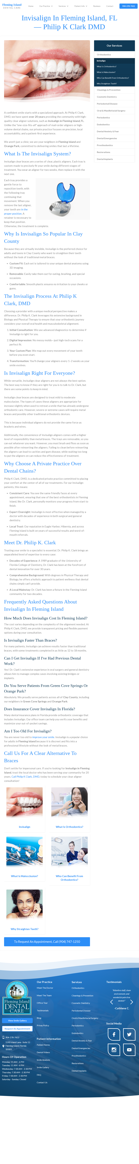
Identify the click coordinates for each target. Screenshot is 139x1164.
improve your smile (43, 737)
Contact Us (42, 1082)
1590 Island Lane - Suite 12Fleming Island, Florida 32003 (17, 1046)
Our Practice (44, 6)
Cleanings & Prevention (108, 89)
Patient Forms (43, 1044)
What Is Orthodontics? (106, 66)
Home (30, 6)
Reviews (96, 6)
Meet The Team (44, 995)
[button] (46, 6)
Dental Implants (105, 159)
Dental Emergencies (107, 138)
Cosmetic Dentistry (107, 96)
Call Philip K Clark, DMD (25, 776)
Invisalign (101, 61)
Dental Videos (43, 1052)
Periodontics (103, 117)
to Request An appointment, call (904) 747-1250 (47, 941)
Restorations (103, 152)
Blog (39, 1018)
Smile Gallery (43, 1067)
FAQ (39, 1074)
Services (62, 6)
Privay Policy (43, 1025)
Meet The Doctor (45, 987)
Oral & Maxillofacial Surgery (111, 110)
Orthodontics (104, 54)
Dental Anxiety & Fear (108, 131)
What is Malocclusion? (106, 72)
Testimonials (43, 1010)
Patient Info (79, 6)
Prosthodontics (105, 145)
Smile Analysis (43, 1060)
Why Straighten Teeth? (107, 83)
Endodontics (103, 124)
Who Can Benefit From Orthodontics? (113, 78)
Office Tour (42, 1003)
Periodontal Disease (107, 103)
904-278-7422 (12, 1037)
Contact (109, 6)
